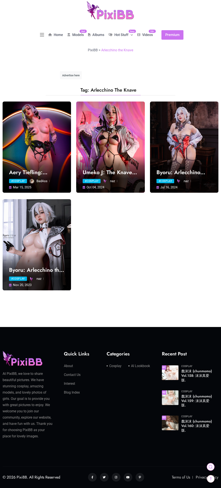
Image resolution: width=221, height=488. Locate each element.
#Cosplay (18, 181)
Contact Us (72, 375)
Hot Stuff (123, 33)
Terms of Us (181, 477)
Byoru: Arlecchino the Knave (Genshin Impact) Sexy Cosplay (35, 270)
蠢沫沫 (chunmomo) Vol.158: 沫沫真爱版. (196, 376)
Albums (98, 35)
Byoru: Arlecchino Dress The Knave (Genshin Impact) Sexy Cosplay (183, 172)
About (68, 366)
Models (77, 33)
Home (58, 35)
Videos (147, 33)
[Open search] (211, 467)
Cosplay (115, 366)
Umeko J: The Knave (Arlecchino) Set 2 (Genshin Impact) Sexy (110, 172)
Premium (172, 35)
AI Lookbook (140, 366)
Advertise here (71, 75)
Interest (69, 384)
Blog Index (72, 392)
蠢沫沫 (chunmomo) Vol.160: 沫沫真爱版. (196, 426)
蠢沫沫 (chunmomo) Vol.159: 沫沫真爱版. (196, 401)
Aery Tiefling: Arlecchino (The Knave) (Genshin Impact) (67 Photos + (34, 172)
